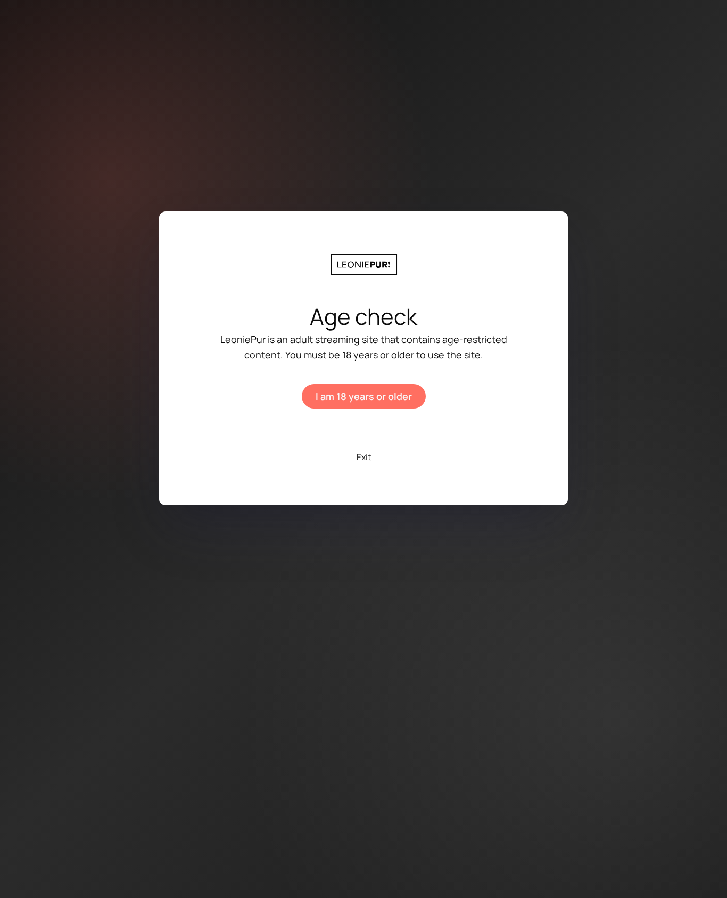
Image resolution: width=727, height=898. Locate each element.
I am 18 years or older (364, 396)
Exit (364, 457)
